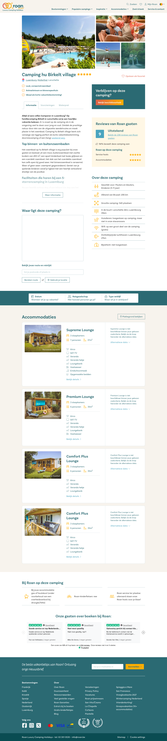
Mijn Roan (152, 4)
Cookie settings (137, 737)
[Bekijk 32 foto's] (58, 42)
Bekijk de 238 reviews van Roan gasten (123, 136)
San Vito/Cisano (93, 702)
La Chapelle (91, 706)
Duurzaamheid (61, 691)
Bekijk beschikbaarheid (109, 102)
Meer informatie (53, 195)
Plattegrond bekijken (132, 316)
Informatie (31, 105)
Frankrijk (26, 687)
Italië (24, 691)
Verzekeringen (92, 687)
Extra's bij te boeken (64, 706)
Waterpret (64, 105)
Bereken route (31, 280)
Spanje (25, 698)
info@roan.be (78, 737)
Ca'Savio (89, 710)
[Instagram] (31, 725)
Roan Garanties (61, 702)
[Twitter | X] (38, 725)
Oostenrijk (27, 706)
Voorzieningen (48, 105)
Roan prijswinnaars (94, 698)
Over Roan (59, 687)
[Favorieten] (140, 4)
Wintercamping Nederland (129, 698)
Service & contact (156, 9)
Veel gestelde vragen (64, 698)
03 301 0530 (64, 737)
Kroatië (25, 694)
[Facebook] (24, 725)
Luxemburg (31, 80)
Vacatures (90, 694)
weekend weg (58, 138)
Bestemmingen (59, 9)
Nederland (27, 702)
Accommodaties (119, 9)
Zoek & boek (138, 9)
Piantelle (89, 713)
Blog (56, 713)
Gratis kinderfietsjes (63, 710)
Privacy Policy (92, 691)
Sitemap (121, 737)
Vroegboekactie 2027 (126, 694)
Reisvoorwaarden (62, 694)
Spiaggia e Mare (124, 687)
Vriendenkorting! (124, 702)
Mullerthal (42, 80)
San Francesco (123, 691)
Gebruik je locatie (58, 280)
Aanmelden (133, 666)
